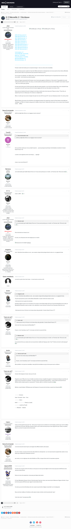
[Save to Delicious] (11, 513)
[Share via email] (17, 513)
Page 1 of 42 (22, 22)
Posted (20, 26)
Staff (8, 9)
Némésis (8, 169)
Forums (3, 9)
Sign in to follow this (56, 17)
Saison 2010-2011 (23, 19)
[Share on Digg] (8, 513)
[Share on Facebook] (4, 513)
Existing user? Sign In (57, 2)
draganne (8, 249)
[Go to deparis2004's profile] (8, 473)
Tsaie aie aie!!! (8, 317)
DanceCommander (8, 110)
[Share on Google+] (6, 513)
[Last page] (17, 22)
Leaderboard (21, 9)
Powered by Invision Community (35, 526)
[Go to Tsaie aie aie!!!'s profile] (8, 325)
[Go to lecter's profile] (8, 298)
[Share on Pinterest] (19, 513)
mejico (8, 422)
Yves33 (8, 132)
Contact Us (38, 525)
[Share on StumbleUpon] (15, 513)
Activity (11, 6)
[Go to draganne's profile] (8, 257)
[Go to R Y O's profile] (8, 198)
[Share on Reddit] (13, 513)
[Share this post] (68, 26)
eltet (8, 19)
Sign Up (66, 2)
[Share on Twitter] (2, 513)
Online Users (14, 9)
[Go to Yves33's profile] (8, 140)
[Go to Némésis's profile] (8, 176)
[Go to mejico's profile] (8, 430)
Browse (4, 6)
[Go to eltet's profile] (3, 18)
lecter (8, 291)
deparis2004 (8, 466)
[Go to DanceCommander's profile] (8, 118)
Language (32, 525)
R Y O (8, 191)
